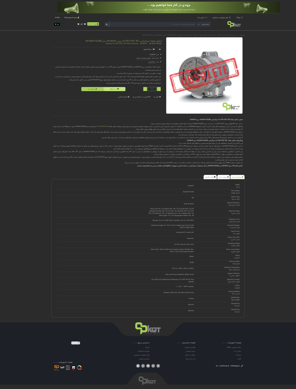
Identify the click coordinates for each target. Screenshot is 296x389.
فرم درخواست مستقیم (220, 17)
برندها (147, 347)
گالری (239, 358)
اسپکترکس (210, 123)
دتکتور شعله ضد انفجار (200, 35)
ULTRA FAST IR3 (102, 126)
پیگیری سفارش (144, 358)
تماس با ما (201, 17)
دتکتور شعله (213, 35)
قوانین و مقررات (189, 347)
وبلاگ (238, 17)
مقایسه (156, 96)
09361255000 (235, 365)
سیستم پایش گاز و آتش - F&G (227, 35)
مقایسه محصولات (143, 351)
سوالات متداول (190, 354)
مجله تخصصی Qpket (234, 347)
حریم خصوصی (190, 351)
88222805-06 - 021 (222, 365)
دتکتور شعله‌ (239, 146)
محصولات (242, 35)
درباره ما (238, 354)
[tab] (237, 177)
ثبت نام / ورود (190, 358)
